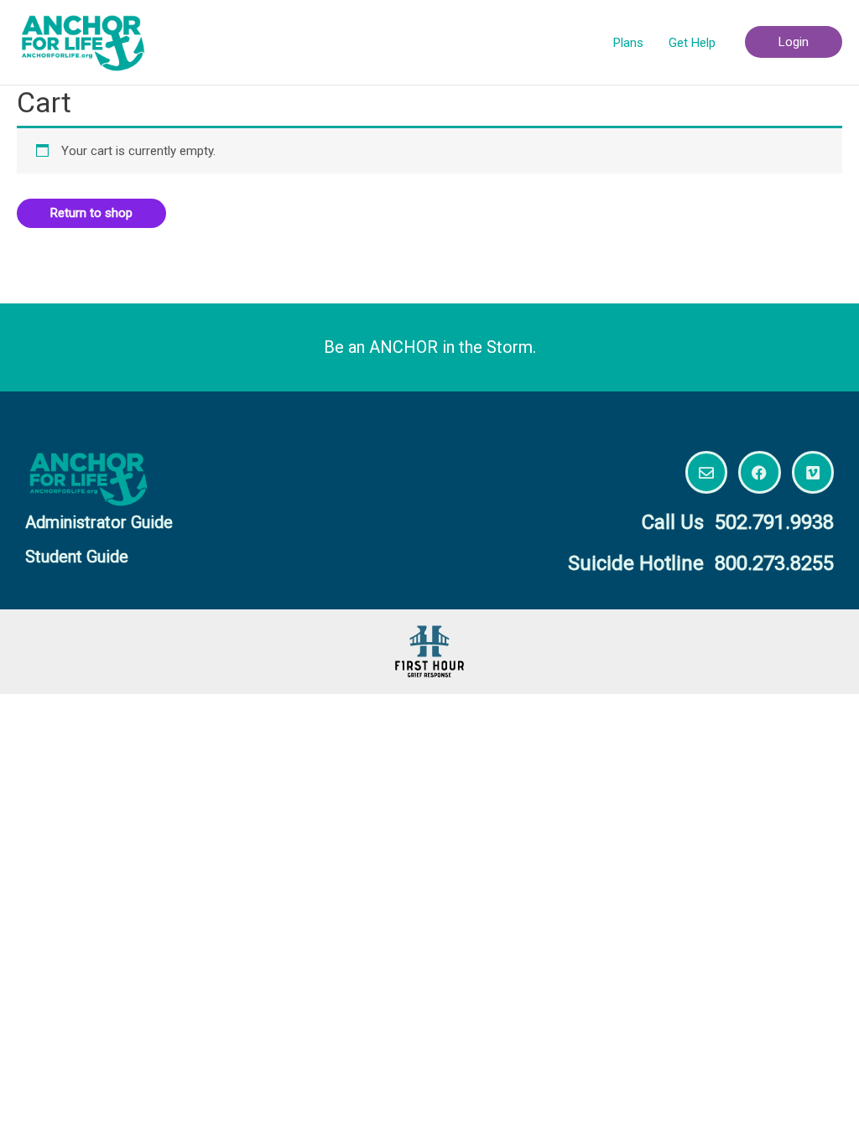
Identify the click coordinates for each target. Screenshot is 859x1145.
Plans (628, 42)
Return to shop (91, 212)
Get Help (692, 42)
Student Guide (76, 557)
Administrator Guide (99, 522)
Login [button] (793, 41)
